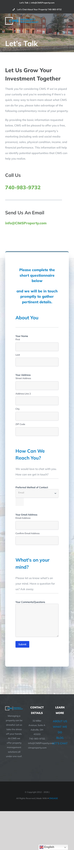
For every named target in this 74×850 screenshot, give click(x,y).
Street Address (23, 378)
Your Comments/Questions (35, 602)
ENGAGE (53, 798)
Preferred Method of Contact (31, 487)
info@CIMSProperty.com (43, 2)
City (17, 408)
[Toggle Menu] (66, 21)
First (17, 339)
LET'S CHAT (60, 743)
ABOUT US (60, 721)
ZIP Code (20, 424)
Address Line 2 (23, 393)
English (49, 847)
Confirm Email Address (27, 533)
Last (17, 354)
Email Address (22, 518)
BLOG (60, 737)
